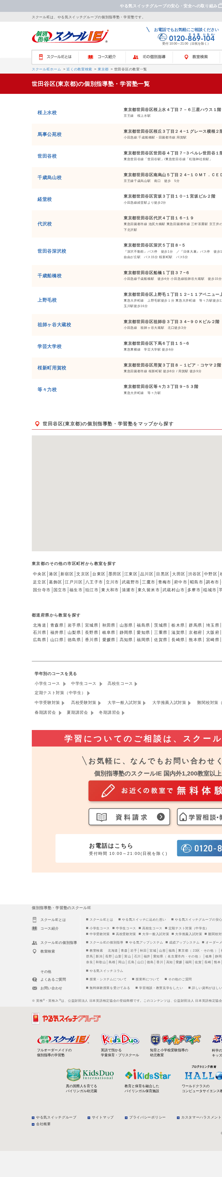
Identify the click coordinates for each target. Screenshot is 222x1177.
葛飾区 (55, 582)
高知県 (126, 639)
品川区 (146, 574)
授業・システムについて (108, 979)
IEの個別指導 (151, 57)
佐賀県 (160, 639)
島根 (112, 962)
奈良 (89, 962)
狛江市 (92, 589)
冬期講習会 (109, 712)
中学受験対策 (47, 702)
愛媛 (179, 962)
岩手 (133, 950)
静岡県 (126, 632)
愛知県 (143, 632)
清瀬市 (128, 589)
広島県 (39, 639)
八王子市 (94, 582)
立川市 (112, 582)
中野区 (210, 574)
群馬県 (195, 625)
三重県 (160, 632)
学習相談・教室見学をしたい (161, 988)
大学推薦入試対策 (169, 702)
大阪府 (212, 632)
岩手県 (74, 625)
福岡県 (143, 639)
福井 (147, 956)
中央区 (39, 574)
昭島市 (196, 582)
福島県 (143, 625)
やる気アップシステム (146, 942)
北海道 (39, 625)
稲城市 (210, 589)
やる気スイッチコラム (106, 970)
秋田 (143, 950)
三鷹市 (148, 582)
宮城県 (91, 625)
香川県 (91, 639)
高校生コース (120, 683)
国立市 (60, 589)
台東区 (99, 574)
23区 (196, 950)
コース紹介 (104, 57)
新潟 (99, 956)
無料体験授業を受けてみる (110, 988)
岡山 (121, 962)
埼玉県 (212, 625)
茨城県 (160, 625)
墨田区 (115, 574)
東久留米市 (149, 589)
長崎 (207, 962)
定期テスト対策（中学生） (60, 692)
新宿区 (67, 574)
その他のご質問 (180, 979)
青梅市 (164, 582)
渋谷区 (194, 574)
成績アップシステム (184, 942)
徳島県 (74, 639)
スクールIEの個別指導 (106, 942)
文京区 (83, 574)
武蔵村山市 (173, 589)
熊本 (217, 962)
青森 (124, 950)
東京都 (103, 69)
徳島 (150, 962)
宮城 (152, 950)
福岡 (188, 962)
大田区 (178, 574)
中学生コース (84, 683)
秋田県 (109, 625)
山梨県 (74, 632)
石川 (137, 956)
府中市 (180, 582)
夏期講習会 (78, 712)
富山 (127, 956)
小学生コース (48, 683)
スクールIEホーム (46, 69)
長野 (108, 956)
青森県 (57, 625)
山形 (162, 950)
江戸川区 (74, 582)
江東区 (131, 574)
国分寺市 (42, 589)
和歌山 (101, 962)
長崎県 (178, 639)
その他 (209, 950)
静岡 (218, 956)
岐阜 (209, 956)
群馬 (89, 956)
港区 (53, 574)
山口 (140, 962)
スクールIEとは (57, 57)
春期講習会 (46, 712)
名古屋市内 (176, 956)
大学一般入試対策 (125, 702)
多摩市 (194, 589)
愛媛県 (109, 639)
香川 (159, 962)
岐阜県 (109, 632)
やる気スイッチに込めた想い (144, 919)
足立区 (39, 582)
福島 (172, 950)
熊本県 (195, 639)
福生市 (76, 589)
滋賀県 (178, 632)
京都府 (195, 632)
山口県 (57, 639)
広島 (131, 962)
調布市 (212, 582)
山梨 (118, 956)
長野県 (91, 632)
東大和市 (110, 589)
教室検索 (96, 950)
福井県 (57, 632)
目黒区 (162, 574)
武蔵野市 (131, 582)
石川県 (39, 632)
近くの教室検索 (78, 69)
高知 (169, 962)
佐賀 (198, 962)
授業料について (147, 979)
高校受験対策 (84, 702)
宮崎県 (212, 639)
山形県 (126, 625)
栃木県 (178, 625)
